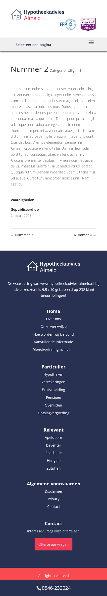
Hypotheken (53, 374)
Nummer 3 (22, 235)
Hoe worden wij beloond (53, 334)
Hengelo (53, 460)
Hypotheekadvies (44, 12)
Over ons (53, 318)
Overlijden (53, 405)
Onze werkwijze (54, 326)
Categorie (58, 70)
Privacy (53, 498)
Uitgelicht (76, 70)
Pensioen (53, 397)
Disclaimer (53, 491)
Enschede (54, 452)
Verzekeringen (53, 381)
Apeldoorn (53, 437)
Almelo (32, 18)
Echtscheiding (53, 389)
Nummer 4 (85, 235)
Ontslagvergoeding (53, 413)
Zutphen (54, 468)
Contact (53, 506)
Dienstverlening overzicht (53, 349)
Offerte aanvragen (53, 544)
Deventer (53, 445)
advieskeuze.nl (25, 289)
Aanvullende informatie (53, 341)
